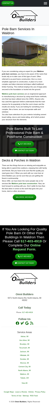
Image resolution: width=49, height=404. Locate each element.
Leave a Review (21, 392)
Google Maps (9, 392)
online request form (27, 247)
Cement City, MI (25, 367)
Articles (31, 392)
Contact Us (7, 3)
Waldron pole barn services (13, 94)
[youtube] (27, 323)
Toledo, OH (24, 378)
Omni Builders (21, 402)
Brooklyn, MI (24, 344)
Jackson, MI (24, 352)
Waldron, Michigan (24, 197)
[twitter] (22, 323)
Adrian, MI (24, 336)
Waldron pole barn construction (24, 183)
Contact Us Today (25, 151)
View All (24, 383)
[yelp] (31, 323)
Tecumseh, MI (24, 348)
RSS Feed (34, 396)
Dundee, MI (24, 359)
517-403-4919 (25, 144)
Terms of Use (16, 396)
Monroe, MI (24, 363)
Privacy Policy (40, 392)
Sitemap (26, 396)
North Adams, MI (24, 370)
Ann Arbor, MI (24, 340)
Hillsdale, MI (24, 355)
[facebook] (17, 323)
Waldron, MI (24, 374)
